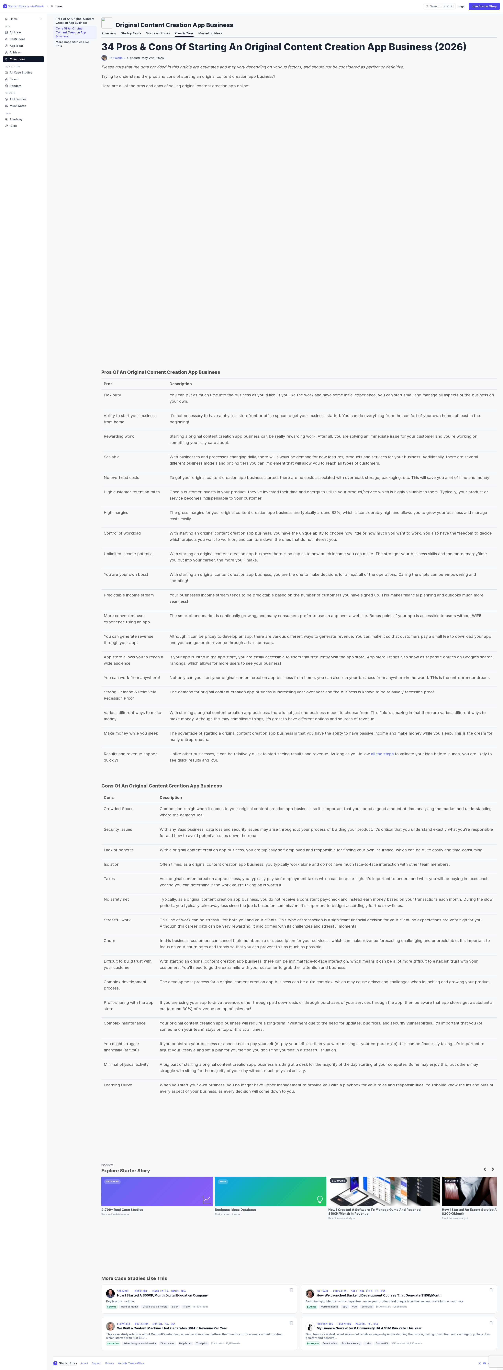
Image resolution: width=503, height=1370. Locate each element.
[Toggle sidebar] (41, 19)
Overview (109, 33)
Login (461, 6)
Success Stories (158, 33)
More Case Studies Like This (72, 44)
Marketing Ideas (210, 33)
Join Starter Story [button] (484, 6)
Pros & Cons (184, 33)
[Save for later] (291, 1290)
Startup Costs (131, 33)
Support (96, 1363)
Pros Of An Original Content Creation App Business (75, 20)
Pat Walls (115, 58)
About (84, 1363)
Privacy (109, 1363)
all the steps (382, 754)
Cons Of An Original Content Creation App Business (71, 32)
